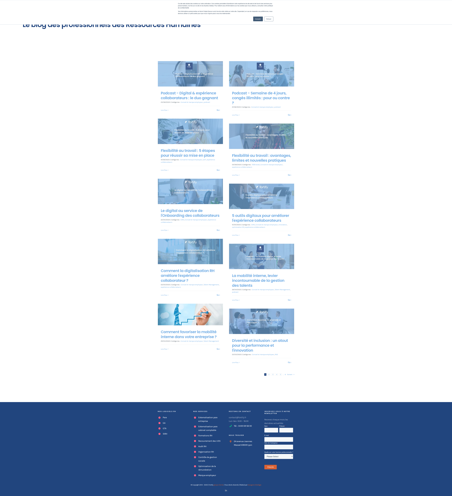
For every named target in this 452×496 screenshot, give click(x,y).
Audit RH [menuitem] (202, 446)
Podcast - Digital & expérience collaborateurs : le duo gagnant (189, 95)
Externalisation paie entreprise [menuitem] (207, 419)
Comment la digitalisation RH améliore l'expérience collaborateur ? (187, 275)
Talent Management (211, 285)
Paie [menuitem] (165, 417)
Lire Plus (164, 110)
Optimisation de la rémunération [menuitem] (207, 468)
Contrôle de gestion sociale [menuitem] (207, 459)
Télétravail (256, 165)
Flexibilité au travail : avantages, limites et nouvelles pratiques (261, 158)
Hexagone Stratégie (254, 485)
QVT (204, 160)
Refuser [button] (268, 19)
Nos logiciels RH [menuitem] (167, 411)
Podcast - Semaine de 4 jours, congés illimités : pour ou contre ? (261, 97)
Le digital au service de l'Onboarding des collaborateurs (190, 213)
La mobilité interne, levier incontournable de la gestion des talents (258, 280)
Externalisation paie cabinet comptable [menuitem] (207, 428)
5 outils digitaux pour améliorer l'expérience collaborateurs (260, 218)
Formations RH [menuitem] (205, 435)
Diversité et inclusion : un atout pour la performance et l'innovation (260, 345)
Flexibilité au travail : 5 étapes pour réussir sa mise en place (188, 153)
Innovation (282, 225)
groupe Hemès (219, 485)
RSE (276, 355)
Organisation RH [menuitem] (206, 452)
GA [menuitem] (164, 423)
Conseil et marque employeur (192, 102)
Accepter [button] (258, 19)
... (283, 374)
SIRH (182, 220)
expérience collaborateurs (242, 167)
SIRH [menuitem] (165, 434)
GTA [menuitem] (164, 428)
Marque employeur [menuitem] (207, 475)
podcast (207, 102)
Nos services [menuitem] (200, 411)
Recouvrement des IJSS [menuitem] (209, 441)
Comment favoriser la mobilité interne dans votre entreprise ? (189, 334)
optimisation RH (238, 227)
